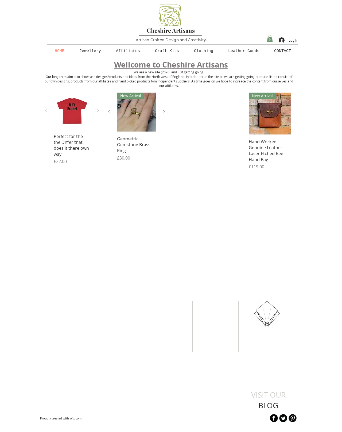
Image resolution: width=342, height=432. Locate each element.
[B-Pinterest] (293, 418)
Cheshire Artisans (171, 30)
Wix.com (75, 418)
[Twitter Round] (283, 418)
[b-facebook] (274, 418)
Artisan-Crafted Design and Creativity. (171, 39)
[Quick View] (72, 111)
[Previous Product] (46, 110)
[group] (72, 128)
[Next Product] (98, 110)
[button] (270, 38)
